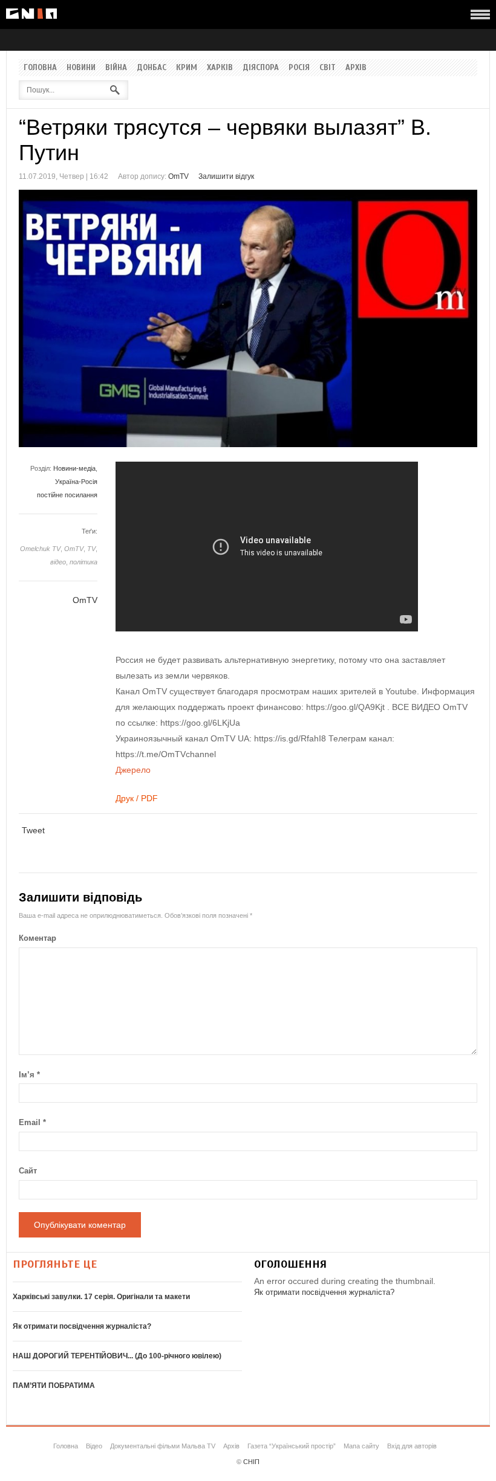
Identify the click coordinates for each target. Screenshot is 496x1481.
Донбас (151, 68)
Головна (40, 68)
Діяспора (261, 68)
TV (91, 548)
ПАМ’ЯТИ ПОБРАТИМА (54, 1385)
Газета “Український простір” (291, 1446)
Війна (116, 68)
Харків (220, 68)
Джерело (133, 770)
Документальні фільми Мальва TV (162, 1446)
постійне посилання (67, 495)
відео (58, 562)
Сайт (28, 1170)
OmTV (178, 176)
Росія (299, 68)
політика (83, 562)
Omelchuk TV (40, 548)
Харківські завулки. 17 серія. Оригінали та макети (101, 1296)
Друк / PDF (137, 798)
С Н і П (31, 13)
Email (32, 1122)
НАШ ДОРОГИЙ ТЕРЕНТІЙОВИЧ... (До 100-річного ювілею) (117, 1356)
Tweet (33, 830)
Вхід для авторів (412, 1446)
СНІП (251, 1461)
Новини (81, 68)
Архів (356, 68)
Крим (186, 68)
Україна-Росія (76, 481)
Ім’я (29, 1074)
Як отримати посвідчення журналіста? (82, 1326)
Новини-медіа (74, 468)
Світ (327, 68)
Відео (94, 1446)
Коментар (37, 938)
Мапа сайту (361, 1446)
